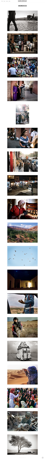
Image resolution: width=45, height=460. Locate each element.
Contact (7, 1)
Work (2, 1)
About (9, 1)
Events (4, 1)
